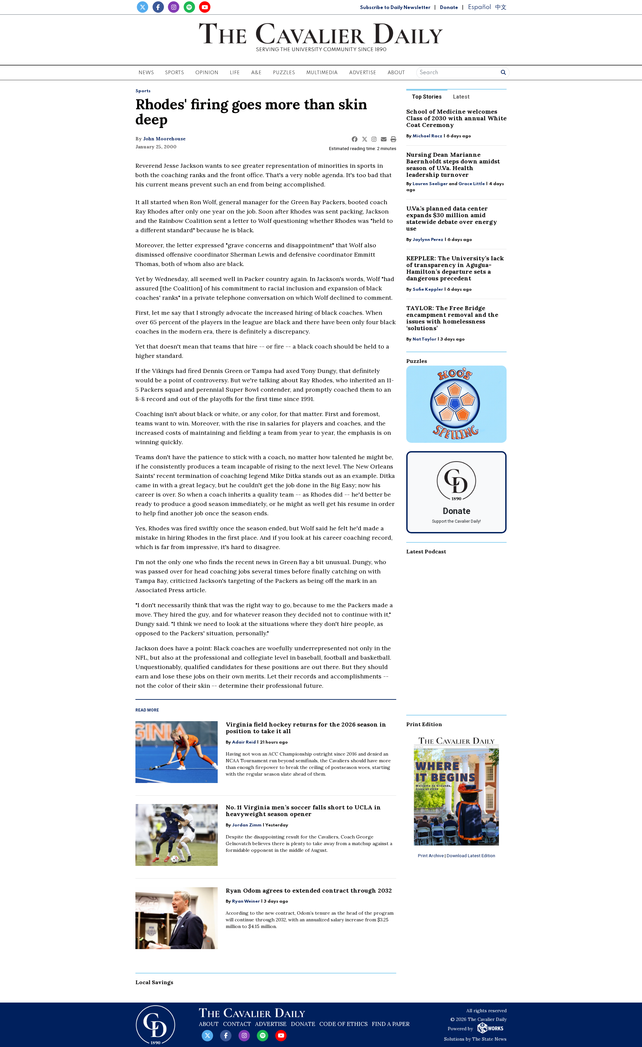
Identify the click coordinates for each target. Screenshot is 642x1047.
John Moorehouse (164, 139)
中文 (501, 7)
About (209, 1024)
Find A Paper (391, 1024)
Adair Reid (244, 742)
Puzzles (284, 73)
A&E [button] (256, 73)
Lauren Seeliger (431, 184)
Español (479, 7)
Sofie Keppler (428, 289)
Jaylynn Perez (428, 240)
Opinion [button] (206, 73)
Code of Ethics (343, 1024)
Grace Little (472, 184)
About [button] (396, 73)
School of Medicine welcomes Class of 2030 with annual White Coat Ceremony (456, 118)
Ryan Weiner (246, 901)
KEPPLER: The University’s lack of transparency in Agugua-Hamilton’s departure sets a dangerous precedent (455, 268)
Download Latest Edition (471, 855)
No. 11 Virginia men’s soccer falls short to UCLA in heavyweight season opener (303, 810)
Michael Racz (427, 136)
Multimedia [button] (322, 73)
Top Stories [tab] (427, 97)
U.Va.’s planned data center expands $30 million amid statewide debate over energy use (451, 218)
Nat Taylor (424, 339)
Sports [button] (174, 73)
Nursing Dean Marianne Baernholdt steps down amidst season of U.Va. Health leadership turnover (453, 164)
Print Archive (431, 855)
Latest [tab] (461, 97)
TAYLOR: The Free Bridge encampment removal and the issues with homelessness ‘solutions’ (452, 318)
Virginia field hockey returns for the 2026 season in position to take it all (306, 728)
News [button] (146, 73)
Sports (142, 91)
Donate (449, 7)
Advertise (362, 73)
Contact (237, 1024)
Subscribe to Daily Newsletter (395, 7)
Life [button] (235, 73)
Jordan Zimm (246, 825)
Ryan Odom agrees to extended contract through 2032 (309, 890)
